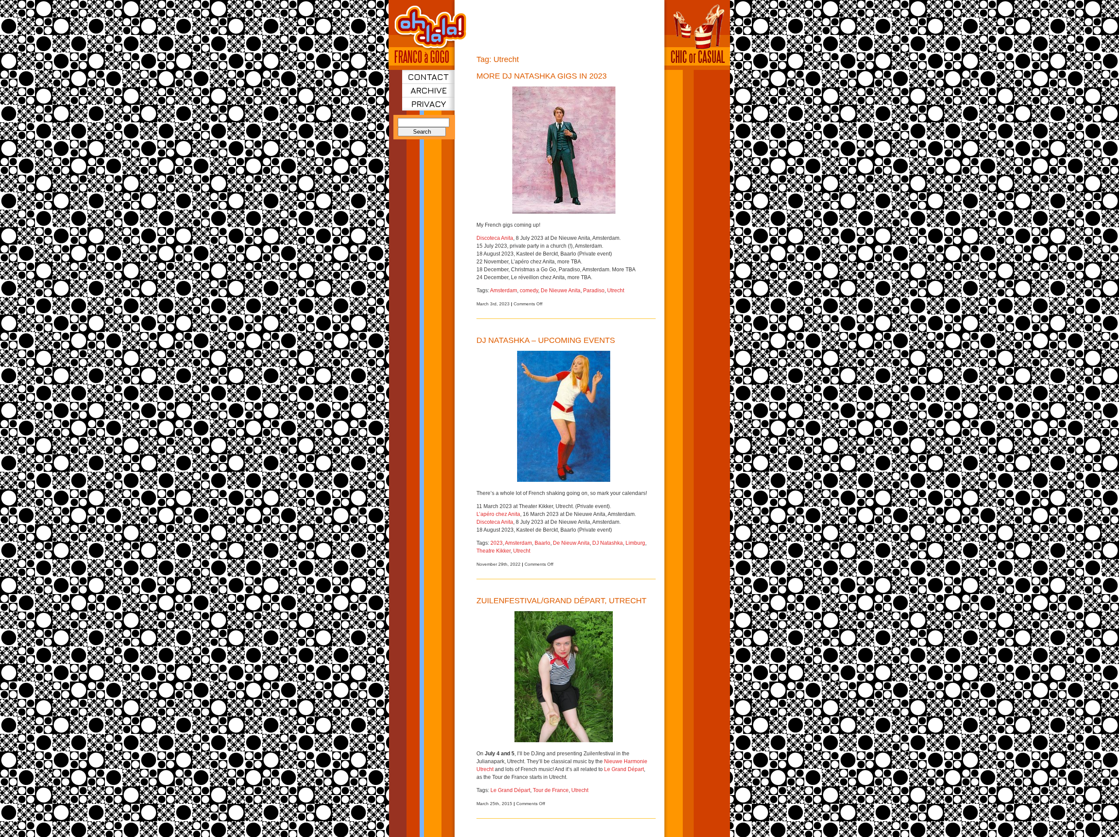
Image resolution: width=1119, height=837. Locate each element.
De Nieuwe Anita (560, 290)
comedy (529, 290)
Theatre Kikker (493, 551)
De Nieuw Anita (571, 543)
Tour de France (551, 790)
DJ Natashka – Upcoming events (545, 340)
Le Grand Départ (624, 769)
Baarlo (542, 543)
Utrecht (615, 290)
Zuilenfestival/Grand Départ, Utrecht (561, 600)
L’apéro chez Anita (498, 514)
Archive (428, 90)
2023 (496, 543)
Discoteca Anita (494, 238)
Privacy (428, 104)
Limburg (635, 543)
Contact (428, 77)
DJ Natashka (607, 543)
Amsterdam (503, 290)
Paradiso (594, 290)
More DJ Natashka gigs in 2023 (541, 76)
